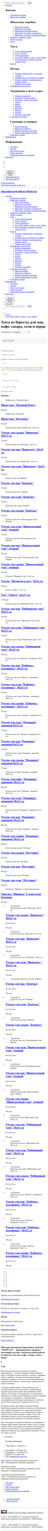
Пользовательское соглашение (22, 155)
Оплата (13, 149)
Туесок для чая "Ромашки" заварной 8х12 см (18, 743)
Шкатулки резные (22, 27)
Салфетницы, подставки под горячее (29, 78)
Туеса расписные (21, 55)
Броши (17, 104)
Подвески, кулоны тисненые (26, 100)
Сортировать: (6, 332)
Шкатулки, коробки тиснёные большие (30, 35)
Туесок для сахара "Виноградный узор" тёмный (24, 1100)
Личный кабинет (13, 1499)
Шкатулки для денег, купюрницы (28, 33)
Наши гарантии (16, 153)
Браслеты (18, 108)
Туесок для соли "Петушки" (19, 880)
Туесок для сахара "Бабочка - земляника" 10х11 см (19, 705)
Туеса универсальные (23, 51)
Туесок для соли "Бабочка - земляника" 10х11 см (18, 686)
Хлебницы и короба (18, 15)
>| (6, 1286)
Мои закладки (12, 1501)
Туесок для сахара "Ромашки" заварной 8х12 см (20, 762)
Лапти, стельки (16, 39)
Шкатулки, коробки (18, 17)
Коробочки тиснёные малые (26, 31)
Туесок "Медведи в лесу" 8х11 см (22, 581)
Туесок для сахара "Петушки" (20, 852)
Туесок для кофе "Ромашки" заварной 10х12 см (19, 781)
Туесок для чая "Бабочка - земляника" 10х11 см (17, 667)
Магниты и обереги (23, 129)
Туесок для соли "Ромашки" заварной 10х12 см (19, 800)
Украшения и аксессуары (20, 86)
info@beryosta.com (19, 1457)
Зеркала (18, 113)
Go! (30, 3)
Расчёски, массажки (23, 115)
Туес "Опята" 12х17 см (15, 594)
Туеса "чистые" (21, 53)
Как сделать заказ (17, 151)
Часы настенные (21, 127)
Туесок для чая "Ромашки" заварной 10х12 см (18, 819)
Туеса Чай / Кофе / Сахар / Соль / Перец (30, 58)
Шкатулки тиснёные (23, 29)
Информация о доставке (10, 1312)
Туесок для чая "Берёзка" (17, 483)
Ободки (18, 110)
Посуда (13, 64)
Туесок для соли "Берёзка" (18, 496)
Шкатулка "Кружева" (15, 418)
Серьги (18, 102)
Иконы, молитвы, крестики (26, 131)
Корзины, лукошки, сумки (20, 37)
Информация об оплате (10, 1299)
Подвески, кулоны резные (25, 98)
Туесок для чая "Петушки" (18, 866)
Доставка (14, 147)
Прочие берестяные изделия (26, 133)
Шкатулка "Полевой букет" (18, 405)
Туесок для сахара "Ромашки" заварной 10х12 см (20, 837)
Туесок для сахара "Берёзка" (19, 510)
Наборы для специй (23, 84)
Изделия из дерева (17, 135)
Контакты (9, 157)
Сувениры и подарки (18, 117)
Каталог (9, 5)
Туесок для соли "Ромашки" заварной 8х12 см (19, 724)
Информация (11, 137)
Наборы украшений (23, 96)
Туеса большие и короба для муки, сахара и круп (28, 370)
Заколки (18, 106)
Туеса (12, 42)
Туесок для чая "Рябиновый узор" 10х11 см (23, 1126)
